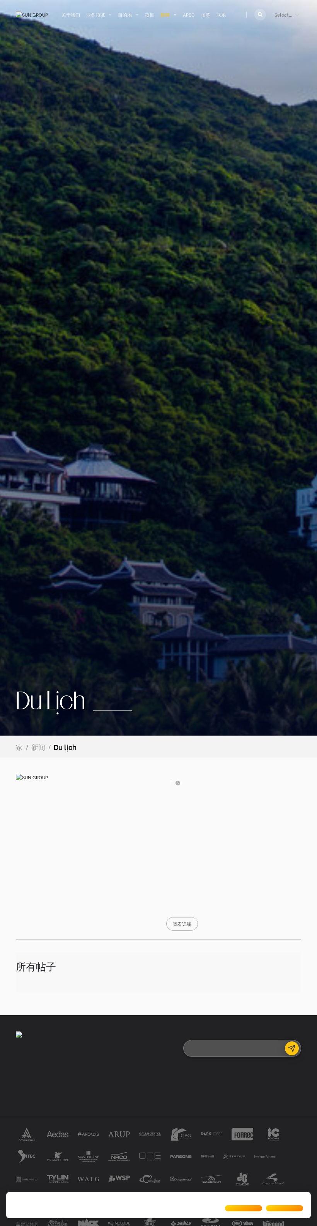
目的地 (125, 14)
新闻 (165, 14)
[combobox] (275, 14)
